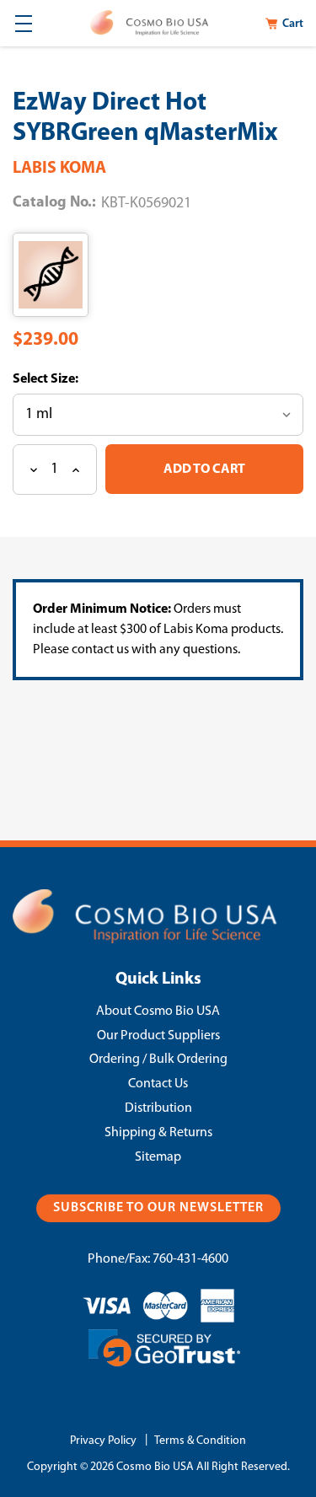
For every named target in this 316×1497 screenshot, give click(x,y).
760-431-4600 (190, 1259)
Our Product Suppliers (158, 1036)
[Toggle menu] (23, 23)
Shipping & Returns (158, 1133)
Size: (63, 379)
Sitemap (158, 1157)
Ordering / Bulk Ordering (158, 1059)
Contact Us (158, 1084)
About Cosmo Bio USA (158, 1011)
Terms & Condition (200, 1441)
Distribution (158, 1108)
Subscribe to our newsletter (158, 1208)
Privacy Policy (103, 1441)
